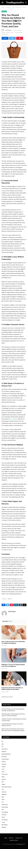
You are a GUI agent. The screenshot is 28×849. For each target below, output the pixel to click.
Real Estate (5, 804)
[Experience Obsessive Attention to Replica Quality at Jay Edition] (14, 678)
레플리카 (10, 598)
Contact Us (18, 838)
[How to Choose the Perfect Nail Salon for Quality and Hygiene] (14, 632)
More (3, 797)
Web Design (5, 824)
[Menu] (3, 2)
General (4, 779)
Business (4, 751)
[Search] (26, 2)
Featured (4, 764)
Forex (3, 771)
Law (3, 789)
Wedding (4, 827)
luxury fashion (13, 419)
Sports (3, 817)
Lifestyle (4, 792)
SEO (3, 809)
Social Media (5, 812)
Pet (3, 802)
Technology (5, 819)
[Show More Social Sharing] (24, 38)
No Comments (19, 32)
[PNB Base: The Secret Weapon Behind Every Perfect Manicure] (14, 655)
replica (4, 598)
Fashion (4, 11)
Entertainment (5, 759)
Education (4, 756)
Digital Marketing (6, 754)
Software (4, 814)
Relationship (5, 807)
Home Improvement (6, 787)
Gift (3, 781)
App (3, 744)
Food (3, 769)
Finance (4, 766)
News (3, 799)
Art (2, 746)
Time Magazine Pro (20, 844)
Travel (3, 822)
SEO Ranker (9, 30)
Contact (11, 838)
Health (3, 784)
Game (3, 776)
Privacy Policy (14, 840)
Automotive (4, 749)
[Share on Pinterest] (19, 38)
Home (5, 838)
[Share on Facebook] (5, 38)
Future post (5, 774)
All (2, 741)
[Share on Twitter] (12, 38)
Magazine (4, 794)
